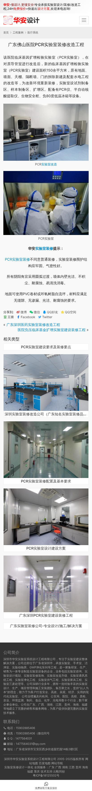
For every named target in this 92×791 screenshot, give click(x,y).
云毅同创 (59, 771)
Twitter (47, 317)
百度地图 (44, 763)
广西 (58, 767)
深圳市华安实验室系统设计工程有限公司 (30, 759)
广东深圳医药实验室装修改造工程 (33, 324)
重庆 (37, 771)
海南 (85, 767)
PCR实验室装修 (17, 259)
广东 (51, 767)
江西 (72, 767)
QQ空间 (70, 312)
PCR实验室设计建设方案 (46, 548)
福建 (30, 771)
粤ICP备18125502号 (46, 775)
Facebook (28, 317)
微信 (34, 312)
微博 (24, 312)
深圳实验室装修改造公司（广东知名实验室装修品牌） (46, 414)
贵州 (78, 767)
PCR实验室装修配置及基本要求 (46, 481)
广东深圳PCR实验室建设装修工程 (46, 616)
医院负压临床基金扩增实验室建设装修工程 (52, 330)
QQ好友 (52, 312)
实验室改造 (49, 164)
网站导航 (57, 763)
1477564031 (23, 738)
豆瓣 (11, 317)
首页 (6, 32)
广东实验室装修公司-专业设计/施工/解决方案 (46, 626)
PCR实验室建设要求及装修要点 (46, 347)
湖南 (65, 767)
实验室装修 (44, 248)
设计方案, (44, 8)
